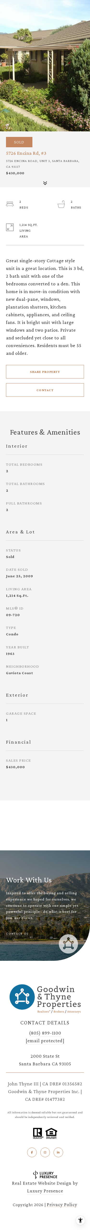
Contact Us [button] (17, 933)
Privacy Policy (62, 1204)
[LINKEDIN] (58, 1152)
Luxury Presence (45, 1190)
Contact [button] (45, 390)
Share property (45, 372)
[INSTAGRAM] (45, 1152)
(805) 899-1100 (45, 1032)
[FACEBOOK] (32, 1152)
